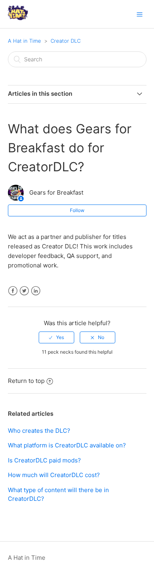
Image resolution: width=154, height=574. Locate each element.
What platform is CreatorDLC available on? (67, 445)
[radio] (56, 337)
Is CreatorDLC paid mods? (44, 460)
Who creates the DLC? (39, 430)
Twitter (24, 291)
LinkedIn (36, 291)
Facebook (13, 291)
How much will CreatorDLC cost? (54, 475)
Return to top (26, 381)
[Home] (18, 18)
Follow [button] (77, 210)
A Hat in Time (24, 41)
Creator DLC (66, 41)
